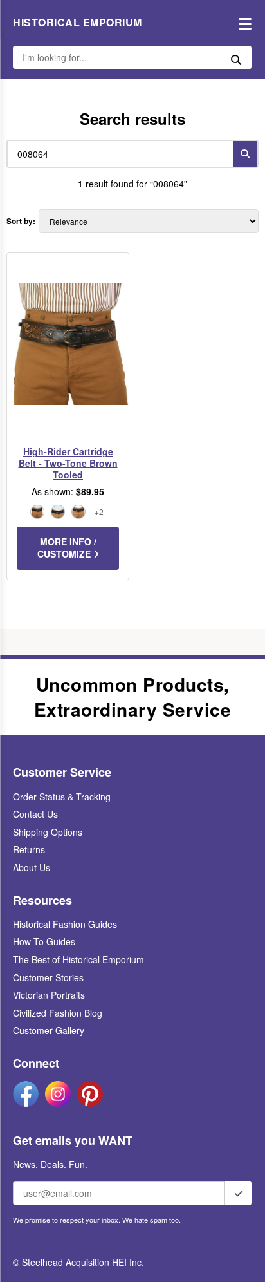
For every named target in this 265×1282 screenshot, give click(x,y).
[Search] (245, 154)
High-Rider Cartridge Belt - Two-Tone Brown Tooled (68, 463)
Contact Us (35, 813)
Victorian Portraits (49, 994)
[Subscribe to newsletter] (238, 1193)
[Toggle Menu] (242, 23)
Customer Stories (48, 977)
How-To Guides (44, 941)
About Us (31, 867)
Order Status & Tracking (62, 796)
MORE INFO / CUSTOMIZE (66, 548)
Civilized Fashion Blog (57, 1012)
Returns (29, 849)
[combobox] (117, 154)
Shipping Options (47, 831)
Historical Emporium (77, 22)
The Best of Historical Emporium (78, 959)
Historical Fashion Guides (65, 924)
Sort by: (20, 221)
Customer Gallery (48, 1030)
